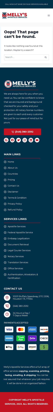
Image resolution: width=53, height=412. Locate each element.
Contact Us (13, 186)
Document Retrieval (18, 244)
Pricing (11, 180)
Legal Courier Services (19, 250)
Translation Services (18, 262)
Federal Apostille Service (20, 232)
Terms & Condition (17, 198)
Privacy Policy (15, 204)
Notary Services (16, 256)
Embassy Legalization (19, 238)
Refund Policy (15, 209)
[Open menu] (48, 15)
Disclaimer (13, 192)
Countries (13, 174)
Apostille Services (16, 226)
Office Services (15, 268)
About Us (12, 168)
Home (11, 162)
